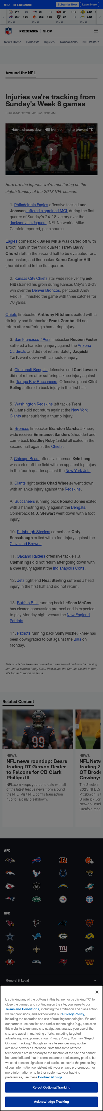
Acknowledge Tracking (51, 1102)
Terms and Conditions (22, 1009)
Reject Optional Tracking (51, 1087)
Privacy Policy (73, 1014)
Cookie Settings (50, 1077)
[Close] (97, 992)
